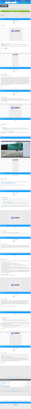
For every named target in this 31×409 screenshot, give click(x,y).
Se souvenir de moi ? (20, 2)
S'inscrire (23, 0)
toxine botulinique (3, 382)
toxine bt (1, 384)
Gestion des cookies (13, 400)
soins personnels (16, 391)
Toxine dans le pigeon (7, 381)
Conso (10, 400)
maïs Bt (4, 322)
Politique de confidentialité (20, 400)
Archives (7, 400)
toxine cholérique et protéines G (4, 386)
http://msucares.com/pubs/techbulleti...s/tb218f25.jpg (9, 183)
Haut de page (25, 400)
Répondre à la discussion (15, 11)
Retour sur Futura (7, 0)
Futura (4, 400)
